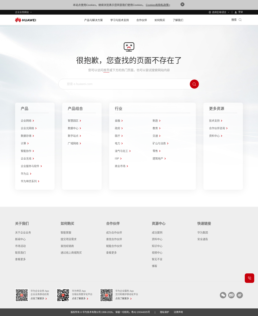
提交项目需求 (68, 239)
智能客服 (66, 232)
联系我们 (20, 252)
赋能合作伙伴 (114, 245)
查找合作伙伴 (114, 239)
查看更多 (20, 259)
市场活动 (20, 245)
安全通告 (202, 239)
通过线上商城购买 (71, 252)
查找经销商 (67, 245)
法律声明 (178, 312)
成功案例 (157, 232)
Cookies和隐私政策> (158, 4)
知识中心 (157, 245)
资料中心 (157, 239)
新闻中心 (20, 239)
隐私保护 (164, 312)
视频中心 (157, 252)
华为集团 (202, 232)
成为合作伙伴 (114, 232)
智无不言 (157, 259)
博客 (154, 266)
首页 (106, 70)
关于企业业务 (23, 232)
